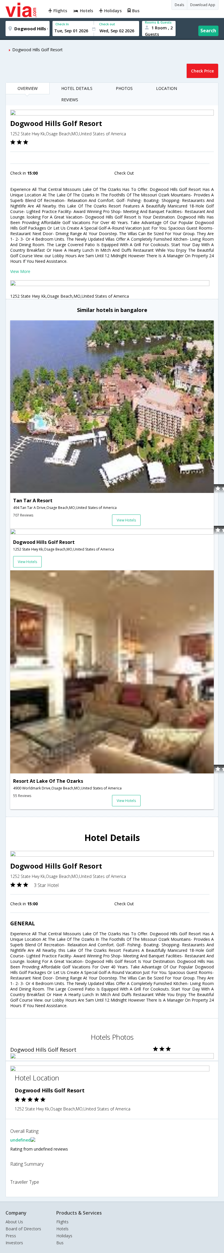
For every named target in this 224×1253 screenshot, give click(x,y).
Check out (107, 24)
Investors (14, 1242)
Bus (60, 1242)
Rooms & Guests (158, 22)
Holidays (64, 1235)
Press (11, 1235)
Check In (62, 24)
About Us (14, 1221)
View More (20, 271)
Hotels (62, 1228)
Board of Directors (23, 1228)
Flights (62, 1221)
